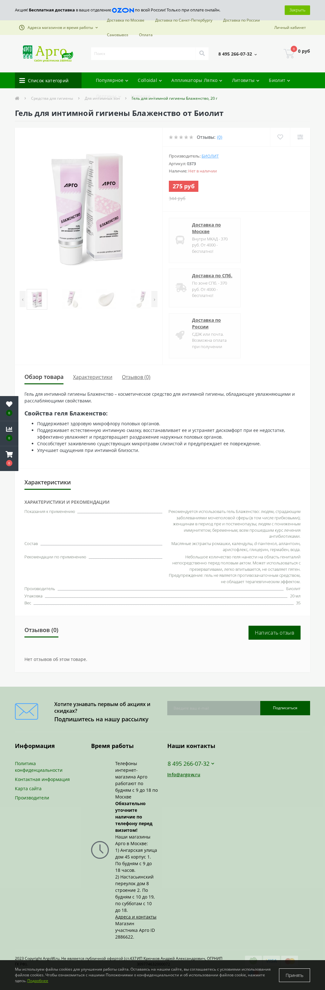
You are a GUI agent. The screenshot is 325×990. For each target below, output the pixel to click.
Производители (32, 798)
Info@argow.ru (183, 774)
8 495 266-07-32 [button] (188, 763)
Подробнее (37, 980)
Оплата (146, 34)
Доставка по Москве (125, 20)
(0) (219, 137)
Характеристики (92, 377)
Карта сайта (28, 788)
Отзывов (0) (136, 377)
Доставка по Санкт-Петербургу (183, 20)
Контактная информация (42, 779)
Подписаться (285, 708)
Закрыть (297, 10)
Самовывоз (117, 34)
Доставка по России (241, 20)
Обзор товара (43, 377)
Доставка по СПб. (212, 276)
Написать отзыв (274, 632)
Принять (294, 975)
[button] (58, 27)
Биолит (210, 156)
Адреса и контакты (135, 917)
